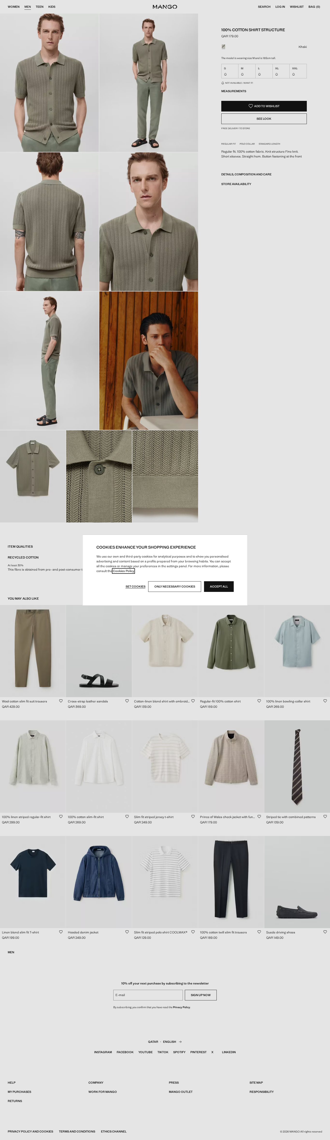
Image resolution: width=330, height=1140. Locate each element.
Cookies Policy (123, 571)
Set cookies (135, 587)
